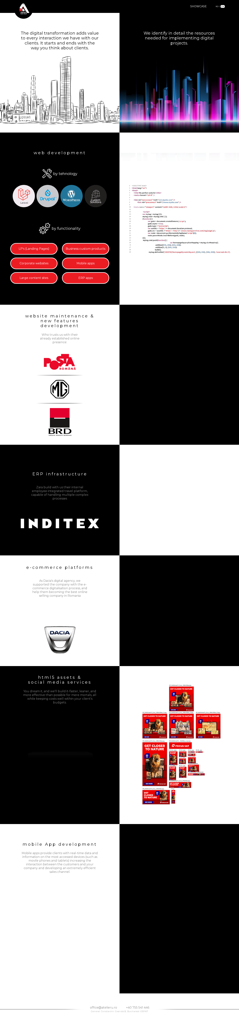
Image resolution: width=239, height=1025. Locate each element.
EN (222, 6)
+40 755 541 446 (137, 1007)
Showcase (198, 6)
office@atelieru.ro (103, 1007)
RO (217, 6)
